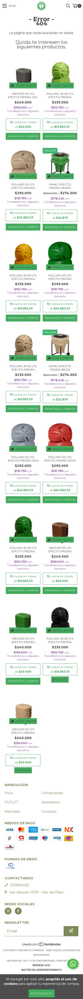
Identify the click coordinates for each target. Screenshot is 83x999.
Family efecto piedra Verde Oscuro (60, 186)
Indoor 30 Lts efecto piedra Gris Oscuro (23, 95)
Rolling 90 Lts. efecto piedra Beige (23, 186)
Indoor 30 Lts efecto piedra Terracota (60, 549)
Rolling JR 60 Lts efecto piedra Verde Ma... (60, 95)
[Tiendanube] (41, 945)
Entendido (41, 993)
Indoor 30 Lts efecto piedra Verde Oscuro (23, 640)
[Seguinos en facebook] (18, 911)
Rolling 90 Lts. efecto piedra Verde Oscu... (60, 277)
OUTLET (11, 802)
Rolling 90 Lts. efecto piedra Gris (23, 458)
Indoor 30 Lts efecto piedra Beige (23, 730)
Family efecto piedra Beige (60, 367)
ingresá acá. (42, 965)
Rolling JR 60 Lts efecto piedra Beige (23, 367)
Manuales (12, 811)
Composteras (52, 793)
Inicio (9, 793)
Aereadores (51, 802)
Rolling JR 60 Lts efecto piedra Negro (60, 640)
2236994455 (19, 885)
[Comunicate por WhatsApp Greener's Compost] (72, 964)
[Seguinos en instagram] (8, 911)
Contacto (49, 811)
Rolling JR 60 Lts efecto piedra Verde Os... (23, 549)
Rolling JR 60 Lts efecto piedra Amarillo (23, 277)
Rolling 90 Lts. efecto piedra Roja (60, 458)
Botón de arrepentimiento (41, 969)
